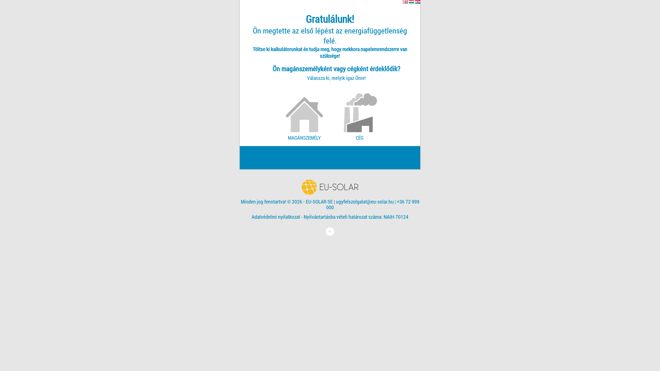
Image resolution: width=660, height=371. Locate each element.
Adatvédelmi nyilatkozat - (278, 216)
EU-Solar (330, 187)
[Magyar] (411, 1)
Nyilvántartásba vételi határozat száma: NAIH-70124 (356, 216)
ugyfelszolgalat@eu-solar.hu (365, 201)
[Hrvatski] (417, 2)
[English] (405, 2)
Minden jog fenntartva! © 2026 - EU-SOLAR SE (287, 201)
